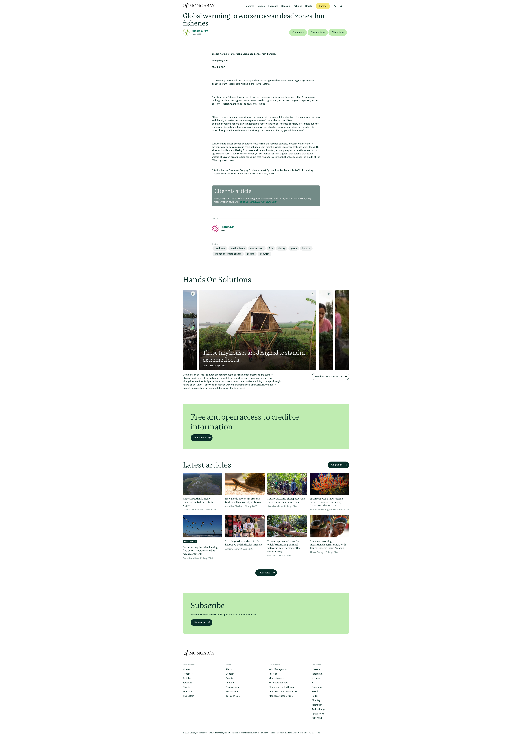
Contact (230, 673)
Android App (318, 709)
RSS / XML (317, 718)
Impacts (230, 682)
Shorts (308, 6)
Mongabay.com (200, 31)
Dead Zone (220, 248)
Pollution (264, 254)
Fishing (281, 248)
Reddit (315, 696)
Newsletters (232, 687)
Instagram (317, 673)
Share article (318, 32)
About (229, 669)
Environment (256, 248)
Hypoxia (306, 248)
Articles (298, 6)
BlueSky (316, 700)
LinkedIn (316, 669)
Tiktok (315, 691)
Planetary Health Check (281, 687)
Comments (298, 32)
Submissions (232, 691)
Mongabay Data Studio (281, 696)
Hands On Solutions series (328, 376)
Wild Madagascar (278, 669)
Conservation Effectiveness (283, 691)
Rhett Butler (227, 227)
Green (294, 248)
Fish (271, 248)
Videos (261, 6)
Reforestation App (278, 682)
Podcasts (273, 6)
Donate (323, 6)
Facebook (317, 687)
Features (249, 6)
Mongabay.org (276, 678)
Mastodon (317, 705)
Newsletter (200, 622)
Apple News (318, 713)
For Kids (273, 673)
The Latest (188, 696)
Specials (285, 6)
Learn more (200, 437)
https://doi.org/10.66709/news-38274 (259, 202)
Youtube (316, 678)
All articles (336, 464)
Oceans (250, 254)
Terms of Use (233, 696)
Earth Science (238, 248)
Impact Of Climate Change (228, 254)
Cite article (338, 32)
